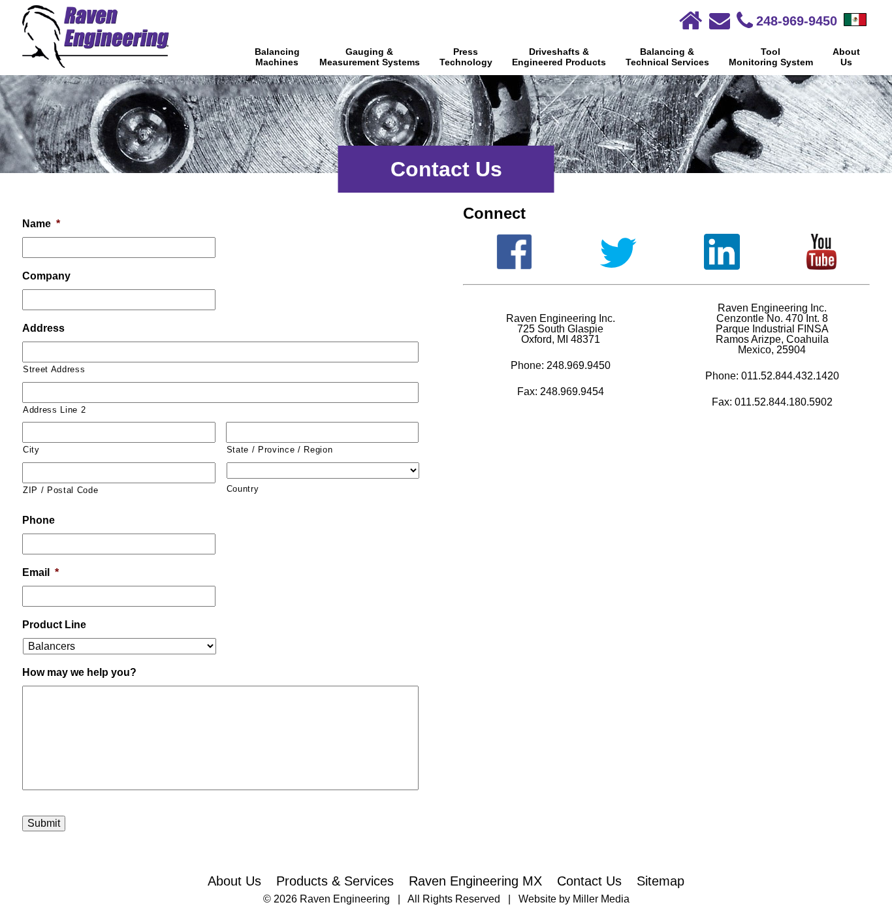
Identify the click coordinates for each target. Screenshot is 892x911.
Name (41, 223)
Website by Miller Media (573, 898)
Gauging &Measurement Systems (369, 56)
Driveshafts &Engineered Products (559, 56)
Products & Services (335, 881)
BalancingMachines (277, 56)
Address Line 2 (54, 410)
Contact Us (589, 881)
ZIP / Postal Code (60, 490)
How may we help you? (79, 672)
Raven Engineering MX (475, 881)
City (31, 450)
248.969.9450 (579, 365)
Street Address (54, 369)
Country (243, 489)
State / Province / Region (280, 450)
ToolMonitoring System (771, 56)
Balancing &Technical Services (667, 56)
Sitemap (660, 881)
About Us (234, 881)
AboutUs (846, 56)
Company (46, 275)
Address (43, 328)
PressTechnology (465, 56)
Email (40, 572)
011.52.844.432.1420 (790, 375)
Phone (38, 520)
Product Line (54, 624)
